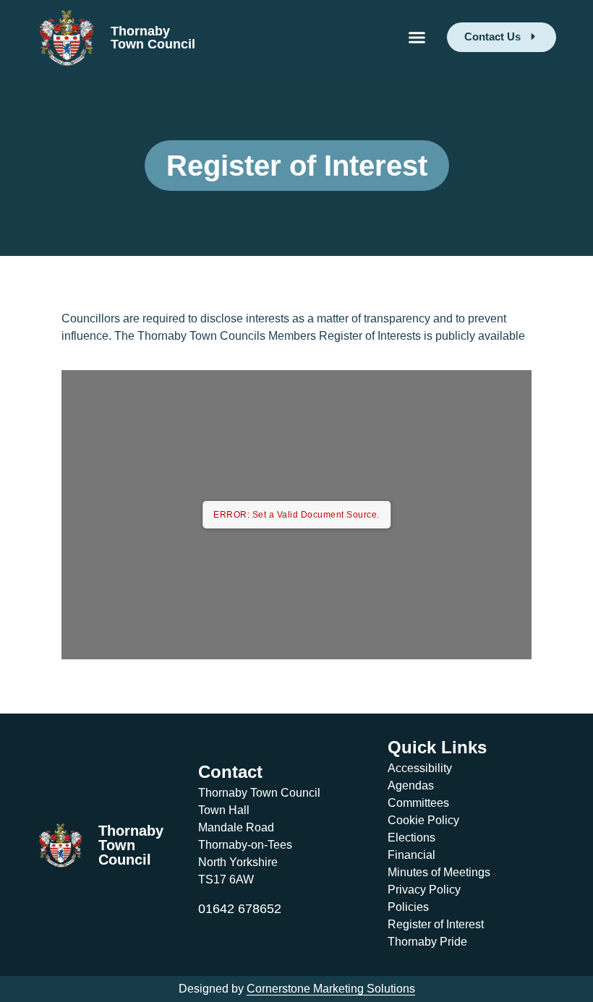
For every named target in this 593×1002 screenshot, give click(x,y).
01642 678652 (239, 909)
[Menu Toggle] (417, 37)
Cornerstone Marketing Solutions (331, 988)
